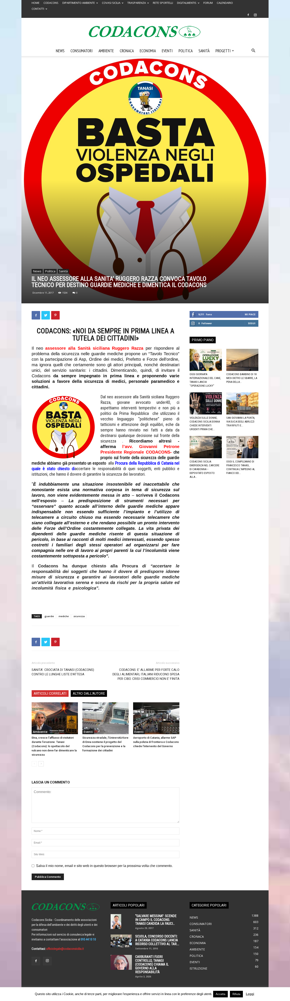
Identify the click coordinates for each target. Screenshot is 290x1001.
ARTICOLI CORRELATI (50, 693)
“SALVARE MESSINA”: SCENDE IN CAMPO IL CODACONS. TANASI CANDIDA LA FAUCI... (155, 920)
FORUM (208, 3)
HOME (35, 3)
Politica (186, 51)
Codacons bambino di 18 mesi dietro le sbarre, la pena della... (241, 378)
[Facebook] (248, 15)
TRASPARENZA (136, 3)
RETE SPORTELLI (163, 3)
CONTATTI (38, 9)
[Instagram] (255, 15)
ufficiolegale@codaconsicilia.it (65, 949)
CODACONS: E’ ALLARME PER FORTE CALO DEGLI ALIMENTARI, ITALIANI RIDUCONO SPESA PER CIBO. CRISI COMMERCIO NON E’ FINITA (146, 674)
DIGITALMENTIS (186, 3)
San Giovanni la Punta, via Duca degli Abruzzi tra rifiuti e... (240, 421)
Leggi (250, 994)
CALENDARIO (225, 3)
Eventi (167, 51)
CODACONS (51, 3)
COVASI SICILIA (111, 3)
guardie (49, 616)
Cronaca (127, 51)
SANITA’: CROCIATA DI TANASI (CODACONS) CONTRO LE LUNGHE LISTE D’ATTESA (63, 672)
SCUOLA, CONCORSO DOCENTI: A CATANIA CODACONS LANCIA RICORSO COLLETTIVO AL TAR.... (157, 940)
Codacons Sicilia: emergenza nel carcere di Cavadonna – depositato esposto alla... (204, 469)
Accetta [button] (220, 994)
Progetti (223, 51)
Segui (251, 323)
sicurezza (79, 616)
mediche (64, 616)
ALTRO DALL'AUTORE (89, 693)
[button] (253, 51)
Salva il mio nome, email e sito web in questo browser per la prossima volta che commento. (104, 866)
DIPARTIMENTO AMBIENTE (78, 3)
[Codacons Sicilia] (145, 32)
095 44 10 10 (88, 939)
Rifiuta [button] (236, 994)
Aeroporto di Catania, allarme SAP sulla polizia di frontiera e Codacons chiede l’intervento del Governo (156, 742)
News (60, 51)
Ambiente (106, 51)
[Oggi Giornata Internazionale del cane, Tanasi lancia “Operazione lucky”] (206, 360)
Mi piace (250, 314)
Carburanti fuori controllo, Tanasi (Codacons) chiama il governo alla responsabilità (152, 964)
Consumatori (81, 51)
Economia (148, 51)
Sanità (204, 51)
